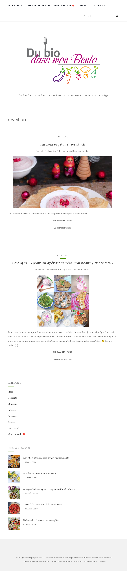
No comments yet (63, 359)
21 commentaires (62, 227)
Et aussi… (62, 255)
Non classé (13, 428)
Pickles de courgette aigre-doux (41, 473)
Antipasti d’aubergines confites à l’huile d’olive (49, 488)
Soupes (11, 422)
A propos (100, 5)
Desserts (12, 397)
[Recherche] (117, 16)
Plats (10, 391)
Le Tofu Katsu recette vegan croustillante (46, 457)
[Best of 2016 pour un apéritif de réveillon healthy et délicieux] (63, 301)
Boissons (12, 416)
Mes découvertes (39, 5)
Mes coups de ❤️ (64, 5)
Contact (84, 5)
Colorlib (79, 561)
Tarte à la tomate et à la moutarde (42, 504)
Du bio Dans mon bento (77, 151)
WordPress (100, 561)
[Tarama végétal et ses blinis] (63, 182)
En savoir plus (62, 220)
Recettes (14, 5)
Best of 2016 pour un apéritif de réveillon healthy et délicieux (62, 263)
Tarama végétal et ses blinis (63, 144)
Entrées (62, 137)
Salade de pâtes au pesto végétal (41, 520)
